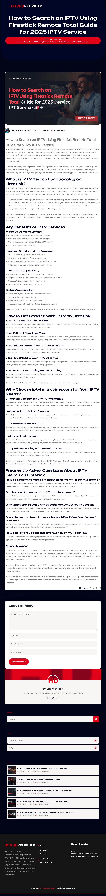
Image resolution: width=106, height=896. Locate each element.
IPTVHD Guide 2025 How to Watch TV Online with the (42, 768)
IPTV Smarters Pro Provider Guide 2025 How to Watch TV (44, 790)
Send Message (19, 662)
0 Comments (42, 130)
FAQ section (48, 511)
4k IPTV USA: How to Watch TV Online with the (38, 779)
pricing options (75, 383)
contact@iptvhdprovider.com (84, 854)
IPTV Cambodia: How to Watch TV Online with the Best (43, 801)
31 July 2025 (59, 130)
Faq (42, 845)
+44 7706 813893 (90, 856)
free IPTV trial (36, 383)
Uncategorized (16, 740)
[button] (104, 4)
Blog (11, 748)
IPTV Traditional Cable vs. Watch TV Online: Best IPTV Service (45, 812)
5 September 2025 (42, 771)
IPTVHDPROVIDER (46, 888)
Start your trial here (74, 461)
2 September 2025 (42, 804)
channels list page (85, 309)
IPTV (26, 149)
